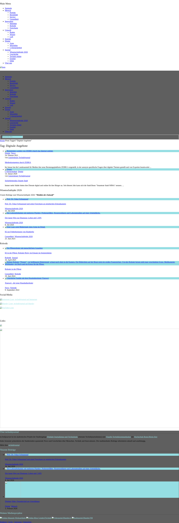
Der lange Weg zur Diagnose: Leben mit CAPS (23, 218)
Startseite (8, 8)
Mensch (8, 10)
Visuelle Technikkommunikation (118, 437)
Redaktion (3, 522)
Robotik (13, 26)
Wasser (12, 34)
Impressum (18, 522)
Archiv (10, 522)
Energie (8, 39)
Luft (11, 37)
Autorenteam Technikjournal (19, 158)
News (13, 153)
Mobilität (13, 24)
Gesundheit (14, 19)
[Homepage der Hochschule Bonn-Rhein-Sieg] (1, 326)
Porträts (13, 13)
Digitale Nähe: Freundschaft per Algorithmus (22, 501)
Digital (7, 41)
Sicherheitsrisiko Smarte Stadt (16, 181)
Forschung (14, 28)
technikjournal (14, 445)
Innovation (9, 21)
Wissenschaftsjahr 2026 (19, 52)
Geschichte (14, 54)
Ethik (12, 61)
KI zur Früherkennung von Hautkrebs (19, 232)
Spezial (7, 50)
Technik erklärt (15, 56)
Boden (12, 32)
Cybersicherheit (16, 48)
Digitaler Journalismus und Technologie (62, 437)
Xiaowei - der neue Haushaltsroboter (19, 283)
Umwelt (8, 30)
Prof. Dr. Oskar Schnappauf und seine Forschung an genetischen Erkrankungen (35, 204)
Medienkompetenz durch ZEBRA (18, 162)
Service (12, 17)
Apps (12, 43)
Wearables (14, 45)
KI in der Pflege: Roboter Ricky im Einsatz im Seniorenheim (28, 253)
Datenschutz (27, 522)
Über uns (8, 63)
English (13, 59)
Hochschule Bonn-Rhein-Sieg (145, 437)
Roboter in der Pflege (13, 269)
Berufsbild (14, 15)
